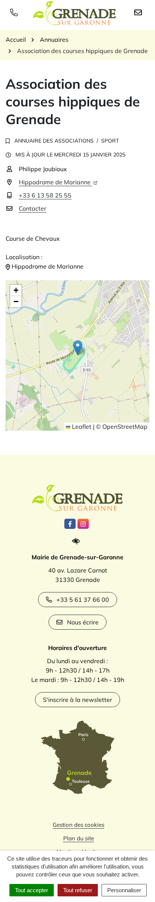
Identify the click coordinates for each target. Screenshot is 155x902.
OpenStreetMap (124, 426)
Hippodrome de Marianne (55, 182)
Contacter (32, 208)
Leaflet (80, 426)
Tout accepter (31, 890)
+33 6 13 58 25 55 (45, 195)
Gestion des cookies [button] (78, 824)
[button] (77, 347)
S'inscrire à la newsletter (77, 699)
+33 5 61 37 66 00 (82, 599)
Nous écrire (83, 622)
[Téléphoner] (15, 12)
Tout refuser (77, 890)
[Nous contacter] (139, 12)
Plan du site (78, 838)
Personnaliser (124, 890)
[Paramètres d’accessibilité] (78, 541)
